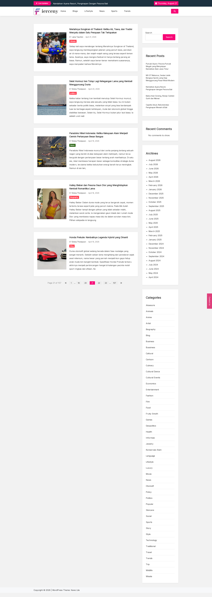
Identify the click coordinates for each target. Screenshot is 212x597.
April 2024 (153, 277)
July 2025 (153, 214)
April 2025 (153, 227)
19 (79, 283)
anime (149, 317)
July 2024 (153, 264)
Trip (148, 564)
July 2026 (153, 164)
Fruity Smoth (152, 413)
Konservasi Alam (153, 450)
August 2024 (155, 260)
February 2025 (155, 235)
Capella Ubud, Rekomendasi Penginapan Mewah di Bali (157, 106)
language (150, 456)
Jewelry (149, 444)
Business (150, 341)
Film (148, 401)
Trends (127, 11)
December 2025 (156, 193)
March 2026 (154, 181)
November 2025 (156, 198)
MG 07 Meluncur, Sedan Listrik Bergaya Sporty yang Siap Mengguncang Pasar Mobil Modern (160, 78)
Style (148, 534)
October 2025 (155, 202)
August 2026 (154, 160)
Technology (151, 540)
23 (106, 283)
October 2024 (155, 252)
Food (148, 407)
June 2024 (154, 269)
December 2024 (156, 244)
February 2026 (155, 185)
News (102, 11)
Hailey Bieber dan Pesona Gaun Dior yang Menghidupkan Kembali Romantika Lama (98, 187)
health (149, 432)
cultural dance (153, 371)
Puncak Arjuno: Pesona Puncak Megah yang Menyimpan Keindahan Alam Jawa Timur (158, 66)
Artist (148, 323)
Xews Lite (75, 590)
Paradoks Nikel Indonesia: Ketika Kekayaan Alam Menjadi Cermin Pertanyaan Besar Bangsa (98, 135)
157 (114, 283)
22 (99, 283)
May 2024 (153, 273)
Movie (149, 474)
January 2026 (155, 189)
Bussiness (150, 347)
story (148, 528)
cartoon (149, 359)
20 (86, 283)
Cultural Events (153, 377)
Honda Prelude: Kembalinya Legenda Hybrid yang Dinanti (98, 237)
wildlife (149, 570)
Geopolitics (151, 426)
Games (149, 419)
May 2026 (153, 173)
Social (149, 516)
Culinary (150, 365)
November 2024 (156, 248)
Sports (114, 11)
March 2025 (154, 231)
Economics (151, 383)
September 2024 (156, 256)
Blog (72, 246)
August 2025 (154, 210)
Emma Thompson (79, 89)
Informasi (150, 438)
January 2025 (155, 239)
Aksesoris (150, 305)
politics (73, 93)
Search (148, 32)
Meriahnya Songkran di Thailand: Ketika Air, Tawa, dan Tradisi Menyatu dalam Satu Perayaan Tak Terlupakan (100, 31)
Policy (149, 492)
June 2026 (154, 168)
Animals (149, 311)
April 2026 (153, 177)
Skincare (150, 510)
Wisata (73, 41)
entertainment (152, 389)
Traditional (151, 546)
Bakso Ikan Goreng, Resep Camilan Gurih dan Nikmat (160, 97)
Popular (149, 504)
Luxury (149, 468)
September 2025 (156, 206)
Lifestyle (89, 11)
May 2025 (153, 223)
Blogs (75, 11)
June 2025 (154, 218)
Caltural (149, 353)
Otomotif (150, 486)
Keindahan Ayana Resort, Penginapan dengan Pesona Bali (80, 3)
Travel (149, 552)
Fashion (149, 395)
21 (92, 283)
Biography (74, 197)
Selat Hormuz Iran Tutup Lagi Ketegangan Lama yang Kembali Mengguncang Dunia (100, 83)
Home (63, 11)
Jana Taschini (77, 37)
